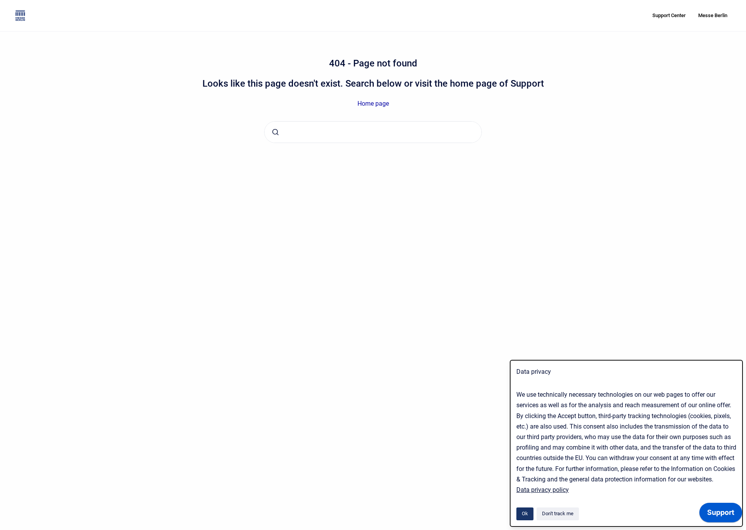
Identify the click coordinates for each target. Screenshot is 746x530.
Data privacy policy (542, 489)
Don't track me (557, 513)
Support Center (669, 15)
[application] (720, 514)
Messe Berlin (712, 15)
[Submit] (275, 132)
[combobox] (373, 132)
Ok (525, 513)
